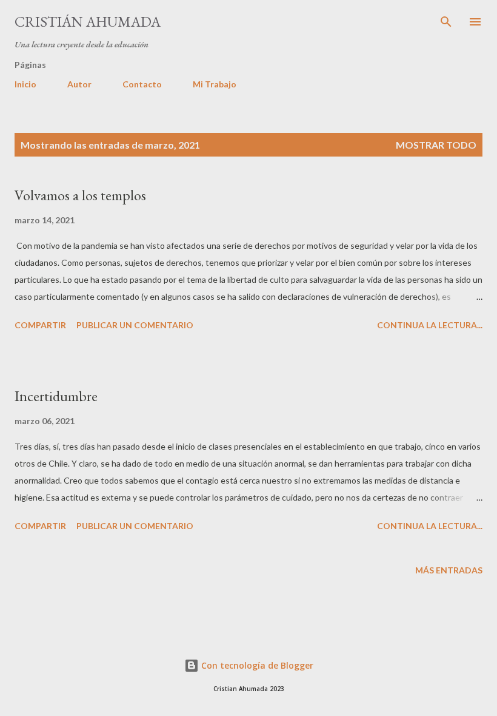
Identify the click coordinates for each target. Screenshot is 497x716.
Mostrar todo (436, 144)
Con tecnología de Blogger (256, 665)
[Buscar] (446, 22)
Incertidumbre (56, 396)
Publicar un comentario (134, 325)
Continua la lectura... (429, 325)
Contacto (142, 84)
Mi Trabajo (214, 84)
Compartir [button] (40, 325)
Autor (79, 84)
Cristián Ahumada (88, 21)
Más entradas (448, 570)
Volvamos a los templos (80, 195)
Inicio (25, 84)
